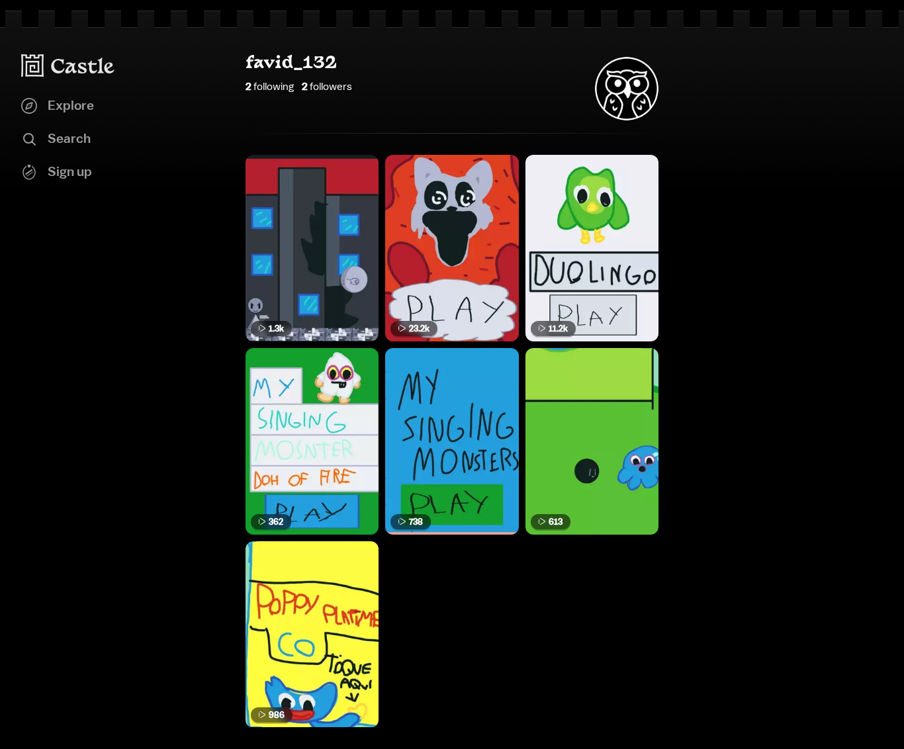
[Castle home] (68, 65)
